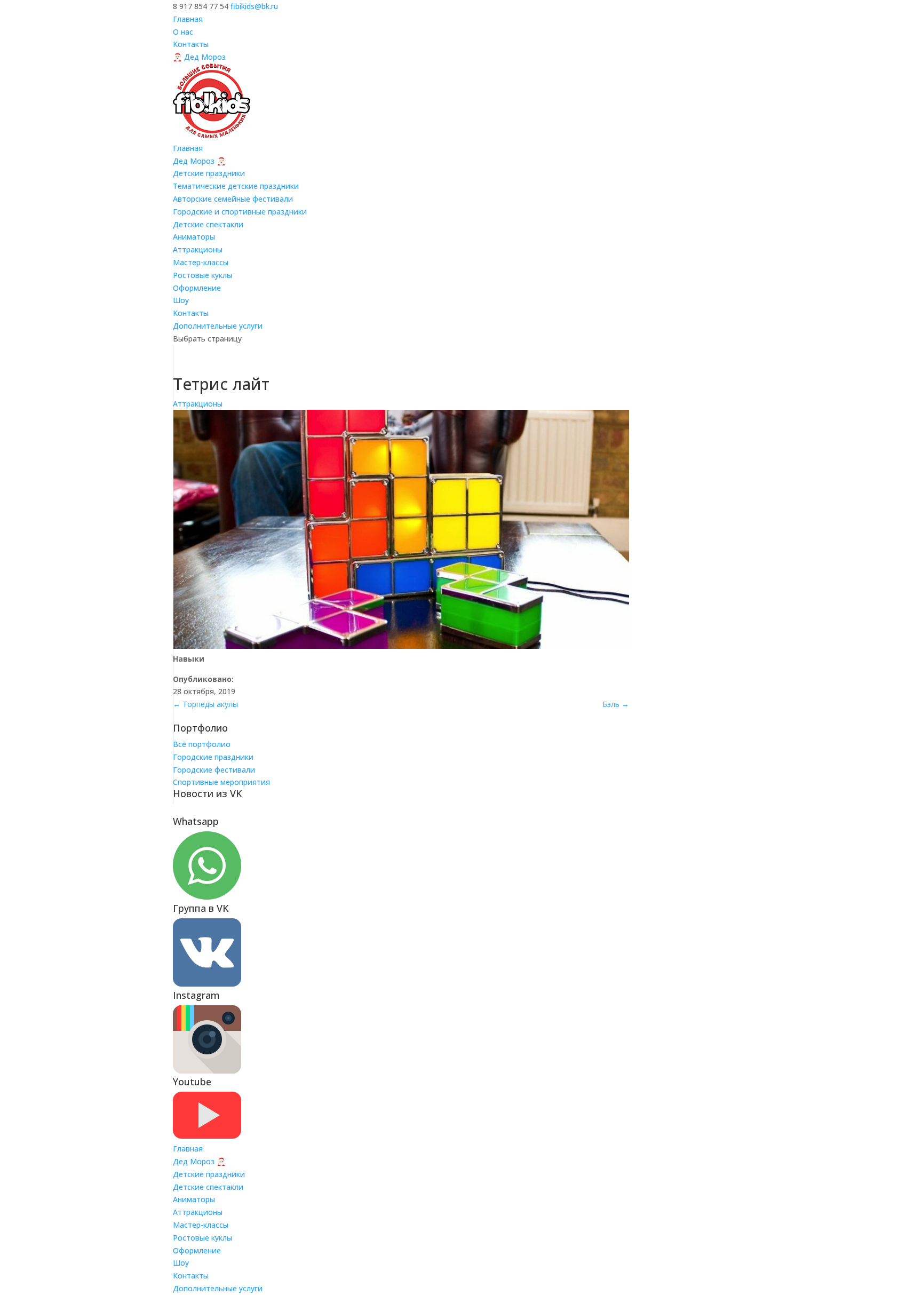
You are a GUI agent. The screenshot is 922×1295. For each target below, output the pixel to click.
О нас (183, 32)
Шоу (181, 300)
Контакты (191, 44)
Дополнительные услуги (218, 326)
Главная (188, 19)
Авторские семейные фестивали (233, 199)
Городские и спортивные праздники (240, 211)
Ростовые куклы (202, 275)
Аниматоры (194, 237)
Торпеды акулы (205, 704)
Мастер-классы (200, 262)
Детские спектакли (208, 224)
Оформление (197, 288)
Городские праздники (213, 757)
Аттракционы (197, 249)
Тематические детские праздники (236, 186)
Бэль (615, 704)
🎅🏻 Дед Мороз (199, 57)
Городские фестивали (214, 770)
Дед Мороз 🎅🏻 (199, 161)
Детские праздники (209, 173)
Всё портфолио (201, 744)
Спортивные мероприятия (221, 782)
